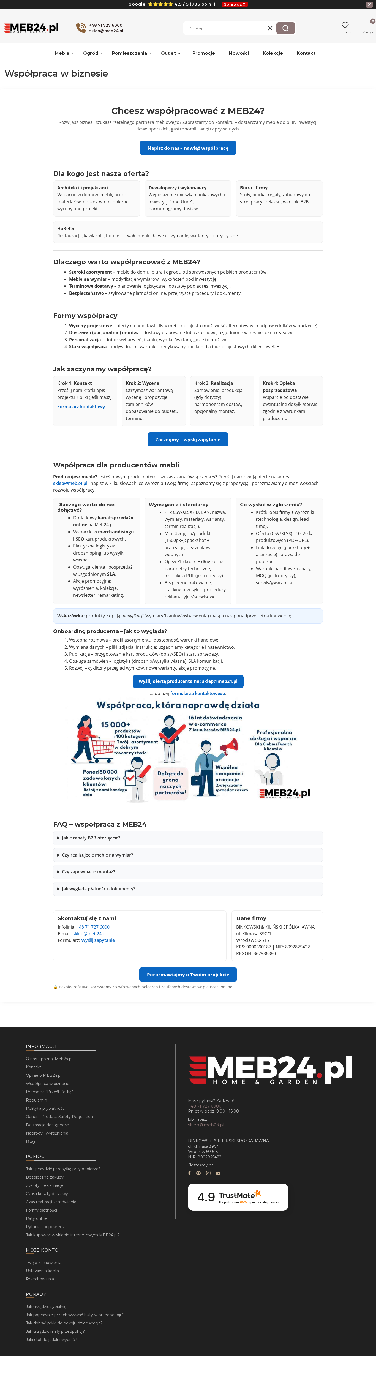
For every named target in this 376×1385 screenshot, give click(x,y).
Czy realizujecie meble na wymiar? (97, 855)
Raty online (37, 1218)
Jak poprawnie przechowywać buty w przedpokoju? (75, 1314)
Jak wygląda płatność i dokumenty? (98, 889)
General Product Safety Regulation (59, 1116)
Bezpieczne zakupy (45, 1177)
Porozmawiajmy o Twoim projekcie (188, 974)
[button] (285, 28)
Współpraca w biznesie (47, 1083)
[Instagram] (208, 1174)
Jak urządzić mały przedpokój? (55, 1331)
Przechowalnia (40, 1279)
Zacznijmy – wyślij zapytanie (188, 439)
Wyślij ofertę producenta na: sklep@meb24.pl (188, 681)
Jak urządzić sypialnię (46, 1306)
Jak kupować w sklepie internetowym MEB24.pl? (73, 1235)
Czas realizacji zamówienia (51, 1201)
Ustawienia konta (42, 1270)
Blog (30, 1141)
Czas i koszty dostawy (47, 1193)
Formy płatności (41, 1210)
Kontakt (33, 1067)
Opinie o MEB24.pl (43, 1075)
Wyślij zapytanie (98, 940)
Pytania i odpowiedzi (46, 1226)
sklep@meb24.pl (70, 483)
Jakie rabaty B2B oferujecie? (91, 838)
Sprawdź (233, 4)
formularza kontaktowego (197, 693)
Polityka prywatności (46, 1108)
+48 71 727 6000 (93, 927)
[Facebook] (189, 1174)
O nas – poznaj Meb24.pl (49, 1058)
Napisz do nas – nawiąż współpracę (188, 148)
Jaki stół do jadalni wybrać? (51, 1339)
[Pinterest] (198, 1174)
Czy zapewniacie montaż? (88, 872)
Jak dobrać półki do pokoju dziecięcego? (64, 1323)
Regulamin (36, 1100)
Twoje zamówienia (43, 1262)
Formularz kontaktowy (81, 406)
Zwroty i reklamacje (45, 1185)
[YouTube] (218, 1174)
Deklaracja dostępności (48, 1124)
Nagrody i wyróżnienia (47, 1133)
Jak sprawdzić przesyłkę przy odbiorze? (63, 1168)
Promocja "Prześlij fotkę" (49, 1091)
